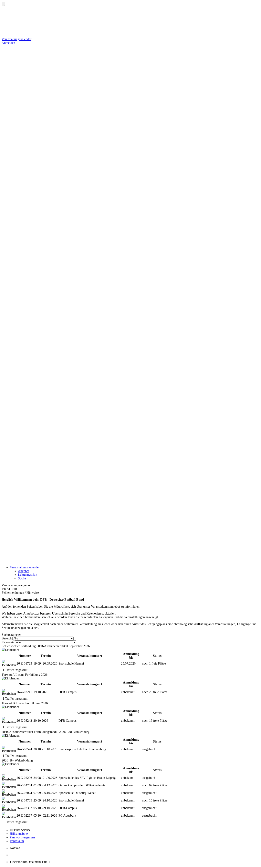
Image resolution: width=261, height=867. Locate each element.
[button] (3, 4)
